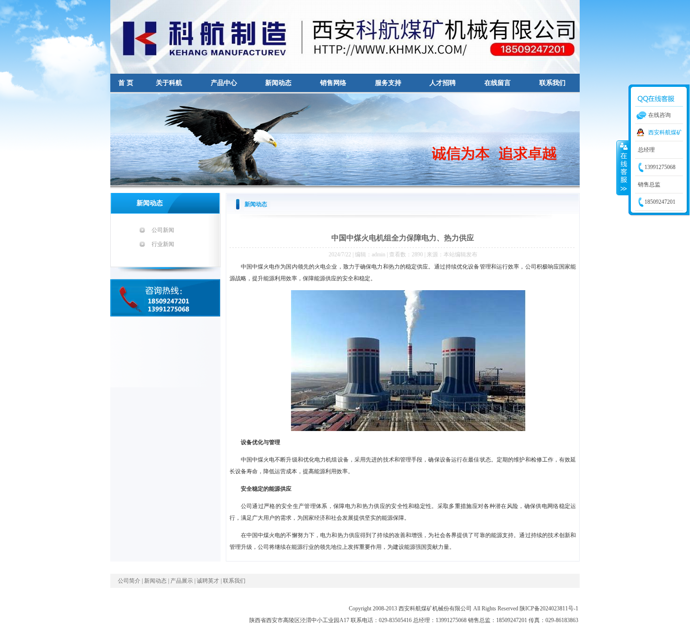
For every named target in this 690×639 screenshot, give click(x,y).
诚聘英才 (208, 580)
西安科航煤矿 (665, 132)
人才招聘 (442, 82)
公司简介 (129, 580)
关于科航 (169, 82)
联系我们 (552, 82)
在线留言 (497, 82)
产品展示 (181, 580)
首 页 (125, 82)
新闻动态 (278, 82)
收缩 (622, 167)
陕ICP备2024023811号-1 (549, 608)
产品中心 (224, 82)
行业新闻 (163, 244)
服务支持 (388, 82)
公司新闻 (163, 230)
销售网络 (333, 82)
